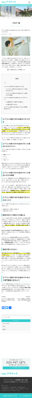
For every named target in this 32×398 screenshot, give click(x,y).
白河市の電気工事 (13, 387)
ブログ (10, 34)
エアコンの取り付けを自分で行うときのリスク (15, 98)
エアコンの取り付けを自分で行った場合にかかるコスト (17, 90)
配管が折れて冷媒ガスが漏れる (15, 102)
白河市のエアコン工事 (6, 390)
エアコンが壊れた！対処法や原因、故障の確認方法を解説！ (23, 300)
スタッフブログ (5, 323)
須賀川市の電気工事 (21, 387)
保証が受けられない (12, 104)
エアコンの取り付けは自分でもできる (14, 86)
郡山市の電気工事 (5, 387)
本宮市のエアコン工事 (15, 390)
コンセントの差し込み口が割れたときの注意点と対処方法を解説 (8, 300)
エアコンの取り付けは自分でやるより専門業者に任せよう (15, 108)
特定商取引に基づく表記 (21, 379)
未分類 (3, 329)
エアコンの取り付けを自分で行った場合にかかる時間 (17, 94)
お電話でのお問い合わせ (8, 395)
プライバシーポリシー (9, 379)
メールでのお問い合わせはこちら (17, 367)
